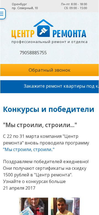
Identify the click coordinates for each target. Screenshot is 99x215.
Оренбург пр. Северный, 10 (25, 6)
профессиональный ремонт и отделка (50, 41)
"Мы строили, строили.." (28, 149)
